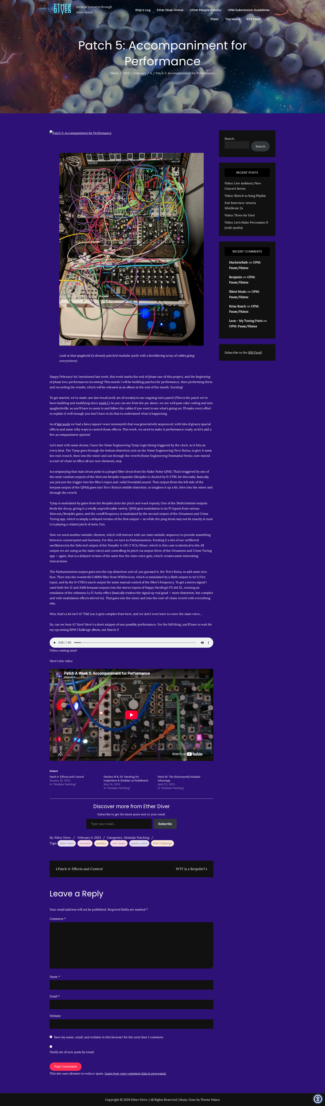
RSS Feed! (255, 352)
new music (118, 843)
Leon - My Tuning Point (246, 321)
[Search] (268, 19)
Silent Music (238, 291)
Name (55, 977)
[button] (318, 1099)
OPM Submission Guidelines (249, 10)
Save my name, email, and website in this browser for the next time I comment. (109, 1037)
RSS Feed (253, 19)
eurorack (85, 843)
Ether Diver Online (170, 10)
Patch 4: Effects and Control (67, 776)
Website (55, 1016)
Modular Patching (136, 837)
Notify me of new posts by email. (72, 1052)
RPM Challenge (162, 843)
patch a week (139, 843)
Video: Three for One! (240, 215)
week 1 (103, 403)
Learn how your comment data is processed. (135, 1073)
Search (229, 138)
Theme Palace (210, 1099)
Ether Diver (63, 837)
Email (55, 996)
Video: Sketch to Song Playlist (245, 196)
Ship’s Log (142, 10)
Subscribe (165, 824)
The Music (232, 19)
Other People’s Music (205, 10)
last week (63, 424)
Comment (58, 919)
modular (101, 843)
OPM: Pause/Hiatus (243, 326)
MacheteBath (238, 262)
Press (215, 19)
